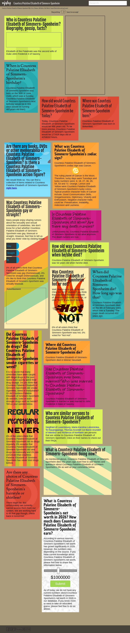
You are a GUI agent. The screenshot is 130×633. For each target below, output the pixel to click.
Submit (60, 583)
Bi (8, 260)
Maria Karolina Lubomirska (85, 427)
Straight (11, 253)
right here (11, 188)
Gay (9, 246)
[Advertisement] (85, 55)
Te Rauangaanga (54, 430)
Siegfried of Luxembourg (58, 427)
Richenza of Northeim (73, 432)
